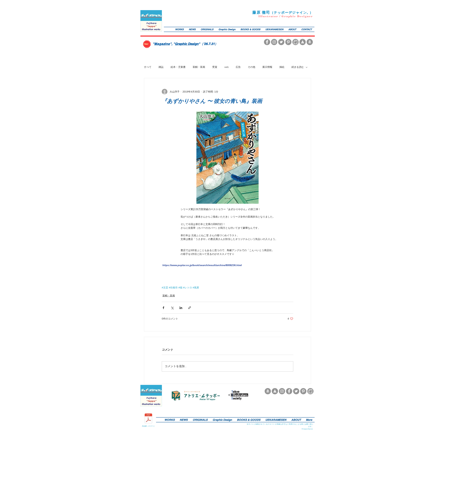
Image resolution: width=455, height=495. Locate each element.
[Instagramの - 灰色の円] (274, 42)
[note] (295, 42)
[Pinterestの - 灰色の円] (288, 42)
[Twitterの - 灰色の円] (281, 42)
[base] (302, 42)
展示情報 (267, 67)
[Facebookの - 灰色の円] (267, 42)
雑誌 (161, 67)
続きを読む (297, 67)
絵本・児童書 (178, 67)
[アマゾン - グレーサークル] (310, 42)
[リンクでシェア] (189, 307)
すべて (147, 67)
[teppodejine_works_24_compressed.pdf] (148, 419)
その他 (251, 67)
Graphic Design (187, 44)
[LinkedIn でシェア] (181, 307)
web (226, 67)
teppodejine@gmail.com (221, 34)
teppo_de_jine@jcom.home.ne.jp (204, 412)
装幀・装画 (199, 67)
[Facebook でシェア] (163, 307)
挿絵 (281, 67)
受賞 (214, 67)
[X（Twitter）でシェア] (172, 307)
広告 (238, 67)
